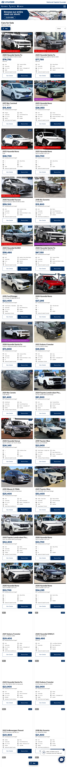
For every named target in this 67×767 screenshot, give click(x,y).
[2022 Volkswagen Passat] (17, 717)
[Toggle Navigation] (64, 6)
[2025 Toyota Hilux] (50, 476)
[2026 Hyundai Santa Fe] (50, 235)
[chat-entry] (61, 759)
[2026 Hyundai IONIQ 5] (50, 621)
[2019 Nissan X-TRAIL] (17, 476)
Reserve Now (24, 75)
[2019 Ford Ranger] (17, 283)
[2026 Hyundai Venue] (17, 428)
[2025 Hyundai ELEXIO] (17, 235)
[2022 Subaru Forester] (50, 332)
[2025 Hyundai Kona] (50, 90)
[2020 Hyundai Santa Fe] (17, 669)
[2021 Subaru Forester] (17, 621)
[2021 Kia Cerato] (17, 380)
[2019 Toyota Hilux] (50, 428)
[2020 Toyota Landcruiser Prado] (17, 524)
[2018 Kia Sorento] (50, 187)
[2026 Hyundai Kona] (50, 283)
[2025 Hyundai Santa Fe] (17, 42)
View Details (9, 75)
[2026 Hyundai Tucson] (17, 187)
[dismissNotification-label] (64, 750)
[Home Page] (7, 2)
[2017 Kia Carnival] (17, 90)
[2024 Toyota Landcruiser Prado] (50, 380)
